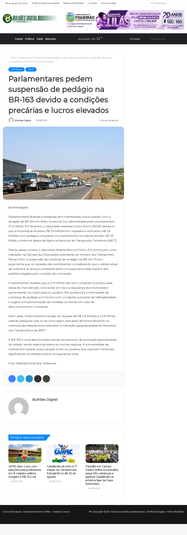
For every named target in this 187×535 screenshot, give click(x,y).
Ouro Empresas (12, 511)
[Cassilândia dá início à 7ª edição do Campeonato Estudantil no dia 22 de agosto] (63, 453)
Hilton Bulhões (175, 511)
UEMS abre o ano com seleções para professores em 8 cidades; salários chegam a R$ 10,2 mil (24, 471)
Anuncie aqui (109, 3)
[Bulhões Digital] (31, 18)
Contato (93, 3)
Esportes (53, 38)
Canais (21, 38)
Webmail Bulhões (73, 3)
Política (32, 38)
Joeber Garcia (61, 511)
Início (14, 57)
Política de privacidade (46, 3)
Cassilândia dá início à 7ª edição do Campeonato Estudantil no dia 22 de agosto (62, 471)
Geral (42, 38)
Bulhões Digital (23, 120)
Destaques (25, 57)
